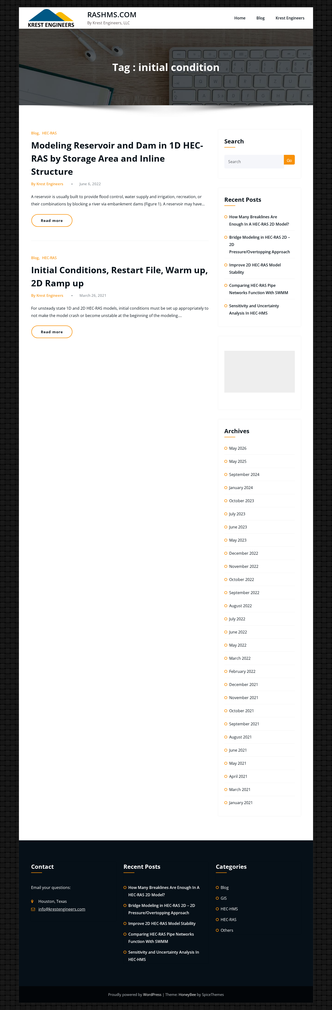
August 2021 (240, 737)
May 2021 (237, 763)
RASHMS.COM (112, 14)
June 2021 (238, 750)
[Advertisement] (259, 372)
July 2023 (237, 514)
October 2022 (241, 579)
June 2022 (238, 632)
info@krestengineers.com (61, 909)
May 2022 (237, 645)
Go (289, 160)
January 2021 (241, 802)
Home (239, 18)
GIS (224, 898)
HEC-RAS (49, 133)
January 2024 (241, 487)
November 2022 (243, 566)
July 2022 (237, 619)
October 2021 (241, 710)
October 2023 (241, 500)
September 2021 (244, 724)
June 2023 (238, 527)
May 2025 (237, 461)
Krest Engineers (290, 18)
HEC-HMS (229, 909)
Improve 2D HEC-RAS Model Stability (162, 923)
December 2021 (243, 684)
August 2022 (240, 605)
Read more (52, 220)
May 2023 (237, 540)
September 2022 (244, 592)
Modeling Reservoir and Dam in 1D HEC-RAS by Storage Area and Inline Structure (117, 158)
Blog (260, 18)
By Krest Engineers (47, 183)
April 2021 (238, 776)
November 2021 (243, 697)
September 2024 (244, 474)
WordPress (152, 994)
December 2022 (243, 553)
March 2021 (240, 789)
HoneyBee (187, 994)
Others (227, 930)
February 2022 (242, 671)
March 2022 (240, 658)
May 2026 (237, 448)
